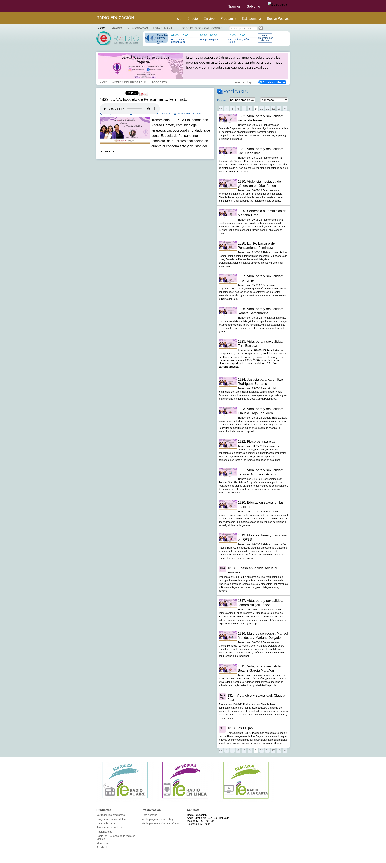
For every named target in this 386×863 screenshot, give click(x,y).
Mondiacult (102, 843)
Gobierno (253, 6)
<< (220, 108)
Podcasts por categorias (201, 28)
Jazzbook (102, 847)
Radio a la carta (105, 823)
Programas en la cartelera (111, 819)
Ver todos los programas (110, 814)
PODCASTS (159, 82)
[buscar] (278, 4)
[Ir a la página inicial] (94, 6)
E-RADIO (116, 28)
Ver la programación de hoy (265, 38)
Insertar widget (243, 82)
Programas (228, 18)
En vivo (209, 18)
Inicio (177, 18)
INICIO (103, 82)
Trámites (234, 6)
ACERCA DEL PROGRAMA (129, 82)
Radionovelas (104, 831)
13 (279, 108)
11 (267, 108)
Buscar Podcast (278, 18)
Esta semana (251, 18)
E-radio (192, 18)
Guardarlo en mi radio (189, 113)
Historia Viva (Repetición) (178, 40)
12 (273, 108)
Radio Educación (115, 17)
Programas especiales (109, 827)
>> (284, 108)
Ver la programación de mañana (160, 823)
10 (261, 108)
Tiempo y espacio (209, 39)
